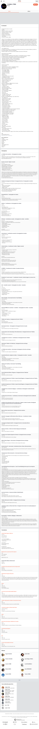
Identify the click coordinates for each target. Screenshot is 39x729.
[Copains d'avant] (5, 724)
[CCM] (15, 722)
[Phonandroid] (33, 724)
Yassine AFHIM (8, 674)
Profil (9, 11)
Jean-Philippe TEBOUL (29, 658)
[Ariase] (24, 724)
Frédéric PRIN (7, 692)
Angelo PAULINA (8, 653)
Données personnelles (22, 716)
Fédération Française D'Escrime (8, 573)
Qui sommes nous (4, 716)
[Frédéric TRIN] (4, 6)
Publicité (11, 716)
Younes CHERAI (28, 674)
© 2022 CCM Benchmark (24, 717)
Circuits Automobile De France (7, 642)
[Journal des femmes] (5, 722)
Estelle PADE (27, 653)
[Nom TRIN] (3, 705)
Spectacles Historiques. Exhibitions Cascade (10, 621)
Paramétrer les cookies (29, 716)
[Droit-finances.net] (33, 722)
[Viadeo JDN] (15, 724)
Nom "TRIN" (7, 705)
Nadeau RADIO (8, 669)
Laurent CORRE (8, 663)
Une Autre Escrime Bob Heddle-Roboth (9, 591)
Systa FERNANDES (28, 669)
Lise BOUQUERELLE (28, 663)
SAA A (3, 583)
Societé (18, 716)
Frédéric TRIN (7, 687)
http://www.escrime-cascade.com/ (7, 135)
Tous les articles (14, 717)
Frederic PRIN (7, 701)
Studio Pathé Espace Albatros (7, 533)
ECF (2, 635)
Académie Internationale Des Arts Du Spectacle (11, 566)
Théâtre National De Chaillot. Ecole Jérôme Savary (11, 600)
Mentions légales (35, 716)
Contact (8, 716)
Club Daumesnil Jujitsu (6, 628)
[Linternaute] (24, 722)
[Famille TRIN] (3, 708)
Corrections (18, 717)
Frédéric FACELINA (8, 658)
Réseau (29, 11)
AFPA (2, 614)
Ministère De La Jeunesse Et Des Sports (9, 551)
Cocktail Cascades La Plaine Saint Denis (9, 607)
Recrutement (14, 716)
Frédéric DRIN (7, 699)
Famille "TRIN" (7, 707)
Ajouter (36, 4)
